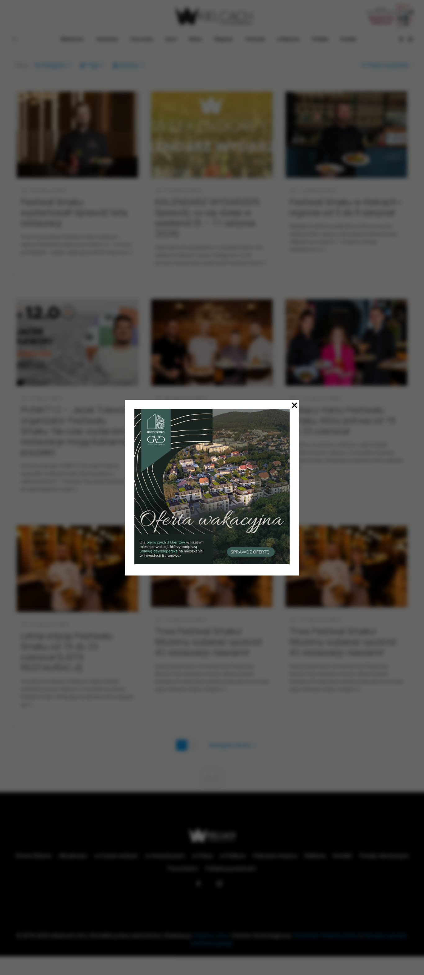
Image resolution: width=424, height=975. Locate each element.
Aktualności (73, 855)
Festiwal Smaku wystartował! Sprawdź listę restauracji (74, 212)
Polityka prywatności (230, 868)
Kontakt (342, 855)
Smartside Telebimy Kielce (326, 935)
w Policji (202, 855)
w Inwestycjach (165, 855)
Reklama (315, 855)
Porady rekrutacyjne (384, 855)
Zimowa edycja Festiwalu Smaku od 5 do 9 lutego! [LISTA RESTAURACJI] (205, 420)
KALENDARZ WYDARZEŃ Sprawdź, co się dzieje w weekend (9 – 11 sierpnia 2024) (207, 217)
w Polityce (233, 855)
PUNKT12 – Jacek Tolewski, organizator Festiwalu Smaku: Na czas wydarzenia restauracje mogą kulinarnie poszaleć (76, 431)
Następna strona (229, 745)
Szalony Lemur (211, 935)
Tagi (93, 65)
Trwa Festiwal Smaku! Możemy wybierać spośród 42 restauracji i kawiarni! (208, 642)
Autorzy (128, 65)
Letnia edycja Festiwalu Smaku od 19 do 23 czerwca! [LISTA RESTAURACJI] (66, 651)
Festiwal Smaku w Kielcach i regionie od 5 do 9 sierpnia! (345, 207)
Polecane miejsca (275, 855)
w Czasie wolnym (116, 855)
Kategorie (53, 65)
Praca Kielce (183, 868)
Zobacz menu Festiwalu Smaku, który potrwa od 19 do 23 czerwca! (342, 420)
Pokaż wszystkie (388, 65)
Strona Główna (33, 855)
